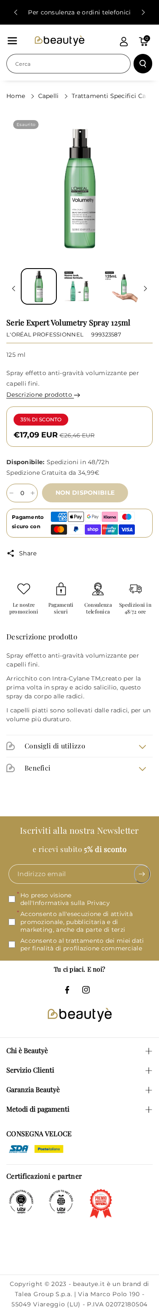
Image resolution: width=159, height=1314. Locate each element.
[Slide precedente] (15, 12)
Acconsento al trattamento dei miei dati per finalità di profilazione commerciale (82, 944)
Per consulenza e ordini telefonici (79, 12)
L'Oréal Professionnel (45, 334)
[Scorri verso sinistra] (13, 288)
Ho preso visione (65, 899)
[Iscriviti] (142, 874)
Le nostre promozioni (23, 608)
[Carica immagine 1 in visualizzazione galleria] (39, 286)
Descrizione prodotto (40, 394)
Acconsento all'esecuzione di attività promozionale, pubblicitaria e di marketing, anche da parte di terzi (76, 921)
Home (16, 96)
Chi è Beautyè (27, 1050)
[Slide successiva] (143, 12)
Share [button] (28, 553)
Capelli (49, 96)
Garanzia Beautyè (33, 1089)
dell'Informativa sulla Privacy (65, 903)
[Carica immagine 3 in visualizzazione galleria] (120, 286)
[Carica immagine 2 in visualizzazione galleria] (79, 286)
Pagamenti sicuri (61, 608)
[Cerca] (143, 63)
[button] (12, 40)
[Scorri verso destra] (145, 288)
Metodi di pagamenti (38, 1108)
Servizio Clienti (30, 1069)
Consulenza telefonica (98, 608)
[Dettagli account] (123, 41)
